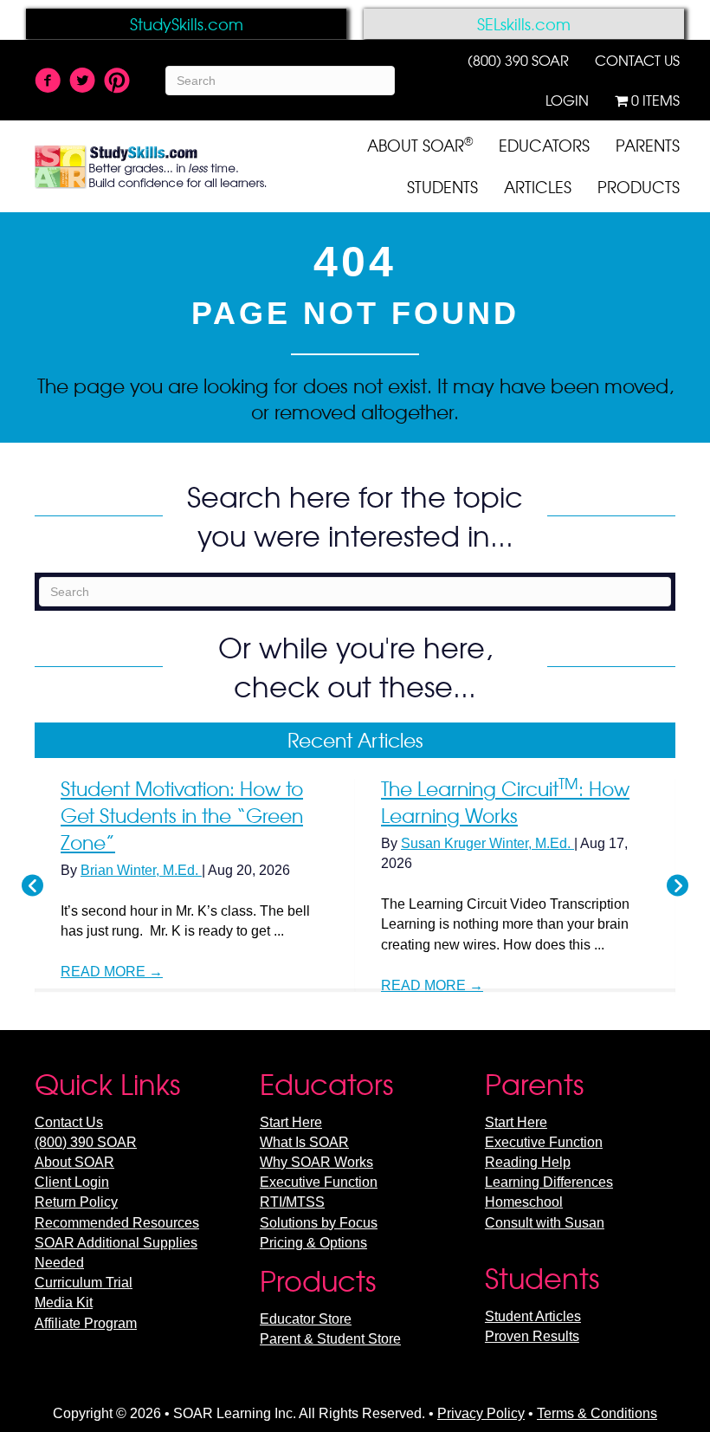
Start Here (291, 1122)
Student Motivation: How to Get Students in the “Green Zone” (182, 815)
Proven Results (532, 1336)
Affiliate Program (86, 1323)
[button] (32, 886)
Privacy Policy (481, 1413)
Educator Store (306, 1319)
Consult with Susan (544, 1222)
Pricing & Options (313, 1242)
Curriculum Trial (83, 1282)
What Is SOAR (304, 1142)
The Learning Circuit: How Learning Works (505, 801)
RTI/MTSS (292, 1202)
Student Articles (533, 1316)
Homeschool (524, 1202)
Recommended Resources (117, 1222)
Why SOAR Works (316, 1162)
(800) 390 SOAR (86, 1142)
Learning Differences (549, 1182)
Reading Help (528, 1162)
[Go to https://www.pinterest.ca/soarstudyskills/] (117, 81)
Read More (112, 971)
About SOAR (74, 1162)
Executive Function (319, 1182)
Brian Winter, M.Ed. (141, 870)
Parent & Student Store (330, 1339)
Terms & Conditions (597, 1413)
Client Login (72, 1182)
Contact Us (69, 1122)
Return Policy (76, 1202)
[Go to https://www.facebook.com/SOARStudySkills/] (48, 82)
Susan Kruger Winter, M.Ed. (487, 843)
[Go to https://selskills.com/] (524, 24)
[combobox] (280, 80)
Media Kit (64, 1302)
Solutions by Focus (319, 1222)
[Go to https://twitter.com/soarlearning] (82, 82)
